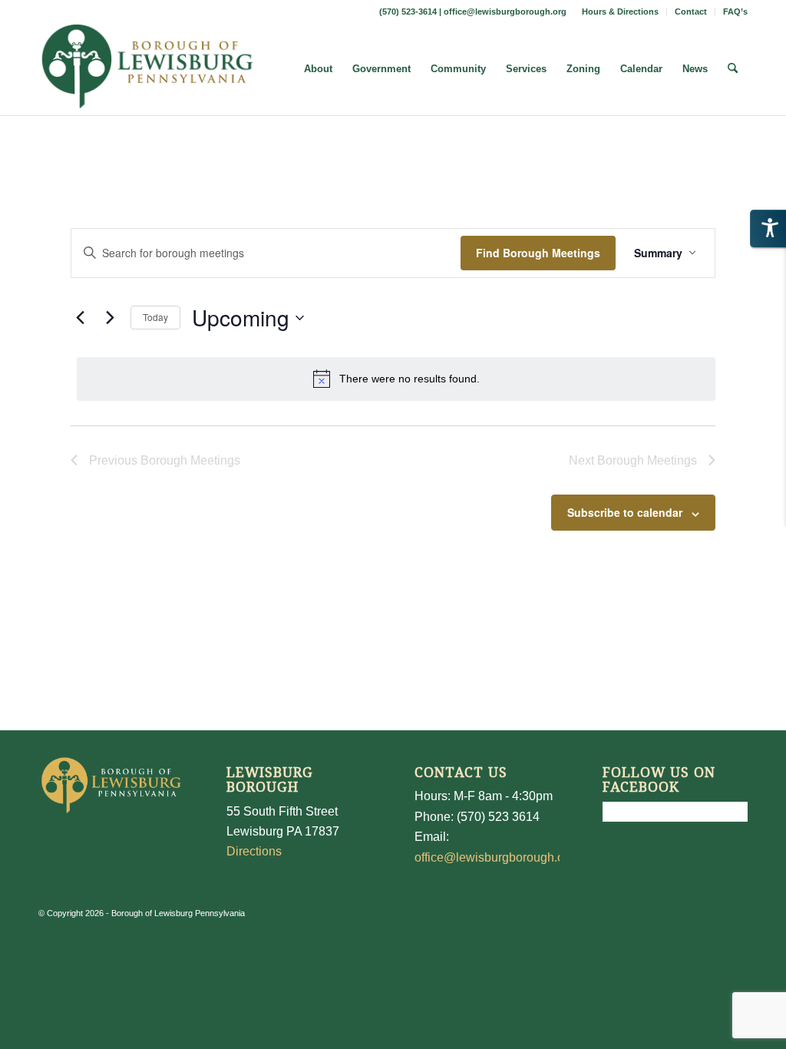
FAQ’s (735, 11)
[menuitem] (620, 11)
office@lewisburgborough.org (505, 11)
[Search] (733, 69)
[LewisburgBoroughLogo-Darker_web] (147, 69)
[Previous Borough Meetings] (80, 318)
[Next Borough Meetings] (110, 318)
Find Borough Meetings (538, 252)
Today (155, 316)
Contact (691, 11)
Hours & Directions (620, 11)
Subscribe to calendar (624, 512)
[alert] (396, 378)
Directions (254, 851)
